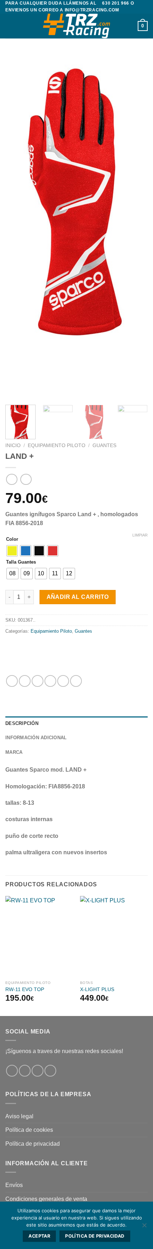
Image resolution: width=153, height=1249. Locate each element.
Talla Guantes (21, 562)
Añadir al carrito (78, 597)
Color (12, 539)
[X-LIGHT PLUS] (114, 936)
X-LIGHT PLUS (97, 989)
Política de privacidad (32, 1144)
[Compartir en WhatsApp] (12, 681)
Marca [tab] (13, 752)
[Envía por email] (50, 681)
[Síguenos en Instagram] (25, 1071)
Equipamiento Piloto (56, 445)
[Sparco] (54, 655)
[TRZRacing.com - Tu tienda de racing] (76, 26)
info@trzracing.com (92, 9)
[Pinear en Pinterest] (63, 681)
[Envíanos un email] (50, 1071)
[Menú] (9, 26)
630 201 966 (115, 3)
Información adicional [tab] (36, 737)
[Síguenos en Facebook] (12, 1071)
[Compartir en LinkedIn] (76, 681)
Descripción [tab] (21, 723)
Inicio (13, 445)
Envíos (14, 1185)
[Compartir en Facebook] (25, 681)
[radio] (12, 550)
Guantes (104, 445)
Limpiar (140, 535)
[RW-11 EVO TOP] (39, 936)
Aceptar (39, 1236)
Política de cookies (29, 1130)
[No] (144, 1227)
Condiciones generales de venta (46, 1199)
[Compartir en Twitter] (37, 681)
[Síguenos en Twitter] (37, 1071)
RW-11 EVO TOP (24, 989)
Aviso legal (19, 1116)
